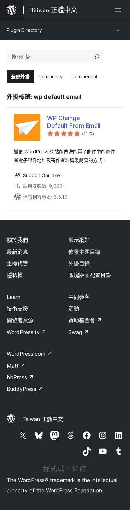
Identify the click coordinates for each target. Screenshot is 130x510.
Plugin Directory (24, 30)
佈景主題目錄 (84, 252)
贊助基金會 (85, 320)
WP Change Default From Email (73, 121)
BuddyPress (25, 389)
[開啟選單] (119, 10)
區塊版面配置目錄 (89, 275)
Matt (16, 365)
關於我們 (17, 240)
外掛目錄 (79, 263)
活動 (73, 308)
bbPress (20, 377)
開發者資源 (20, 320)
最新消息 (17, 252)
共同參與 (79, 297)
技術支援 (17, 308)
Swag (78, 332)
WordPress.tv (26, 332)
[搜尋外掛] (97, 56)
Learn (13, 297)
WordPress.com (29, 353)
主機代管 (17, 263)
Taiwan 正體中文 (42, 419)
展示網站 (79, 240)
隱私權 (15, 275)
